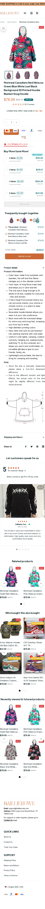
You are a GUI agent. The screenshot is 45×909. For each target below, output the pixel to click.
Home (2, 22)
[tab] (17, 549)
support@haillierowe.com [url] (19, 808)
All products (12, 22)
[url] (8, 820)
